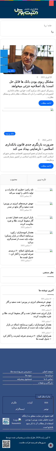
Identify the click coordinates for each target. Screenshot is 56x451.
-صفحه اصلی (47, 371)
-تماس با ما (48, 379)
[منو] (1, 13)
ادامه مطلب (46, 103)
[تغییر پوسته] (52, 13)
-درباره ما (49, 375)
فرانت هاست (24, 442)
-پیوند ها (28, 375)
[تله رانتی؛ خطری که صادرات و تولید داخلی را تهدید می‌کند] (44, 194)
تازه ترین (41, 179)
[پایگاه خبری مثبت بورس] (30, 12)
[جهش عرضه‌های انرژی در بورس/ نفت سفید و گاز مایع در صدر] (44, 208)
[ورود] (9, 13)
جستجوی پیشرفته (24, 379)
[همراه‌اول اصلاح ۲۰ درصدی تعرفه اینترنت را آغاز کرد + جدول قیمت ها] (44, 255)
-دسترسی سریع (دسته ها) (21, 371)
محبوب (13, 179)
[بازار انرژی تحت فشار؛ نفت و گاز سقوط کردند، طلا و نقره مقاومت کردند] (44, 222)
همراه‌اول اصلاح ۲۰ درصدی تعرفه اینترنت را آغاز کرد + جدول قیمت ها (21, 254)
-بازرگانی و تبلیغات (45, 383)
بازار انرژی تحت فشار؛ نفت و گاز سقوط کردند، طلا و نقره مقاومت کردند (19, 220)
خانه (50, 25)
